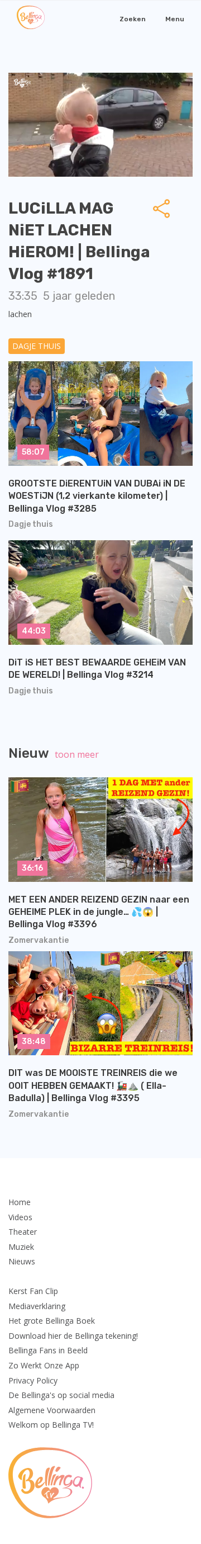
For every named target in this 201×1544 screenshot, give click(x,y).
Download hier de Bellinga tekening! (73, 1335)
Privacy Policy (33, 1380)
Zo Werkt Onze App (43, 1365)
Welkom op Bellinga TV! (51, 1424)
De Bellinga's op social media (61, 1395)
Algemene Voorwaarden (51, 1410)
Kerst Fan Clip (33, 1291)
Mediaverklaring (36, 1306)
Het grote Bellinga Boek (51, 1320)
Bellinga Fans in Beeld (48, 1350)
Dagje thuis (36, 346)
